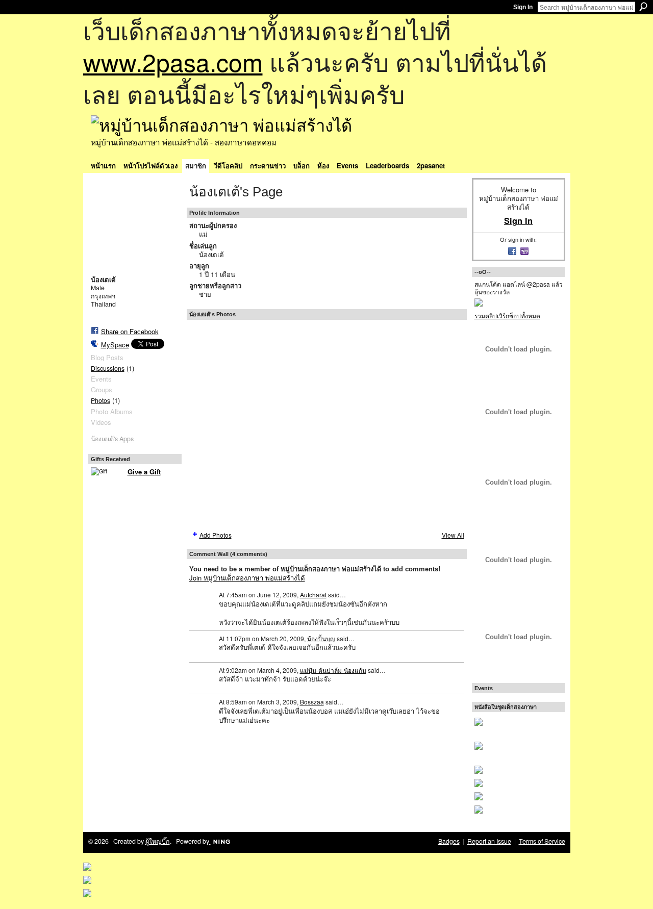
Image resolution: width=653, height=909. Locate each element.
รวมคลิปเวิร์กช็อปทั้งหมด (507, 315)
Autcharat (313, 594)
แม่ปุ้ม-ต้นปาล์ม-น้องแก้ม (333, 670)
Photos (100, 400)
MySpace (115, 344)
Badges (449, 841)
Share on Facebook (130, 331)
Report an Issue (489, 841)
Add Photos (215, 535)
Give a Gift (144, 471)
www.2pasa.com (173, 61)
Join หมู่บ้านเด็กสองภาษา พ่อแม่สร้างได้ (247, 578)
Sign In (523, 7)
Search (643, 6)
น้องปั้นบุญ (321, 638)
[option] (327, 424)
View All (453, 535)
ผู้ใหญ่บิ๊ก (157, 841)
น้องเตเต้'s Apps (112, 438)
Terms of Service (542, 841)
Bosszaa (312, 701)
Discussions (107, 368)
